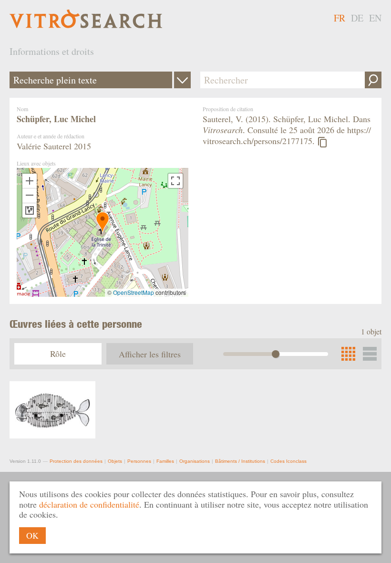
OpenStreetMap (133, 292)
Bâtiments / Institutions (240, 461)
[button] (102, 222)
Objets (115, 461)
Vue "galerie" (370, 354)
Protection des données (76, 461)
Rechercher (373, 80)
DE (357, 17)
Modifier (182, 80)
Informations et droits (52, 51)
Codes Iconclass (288, 461)
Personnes (139, 461)
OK (32, 535)
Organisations (194, 461)
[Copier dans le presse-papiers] (322, 142)
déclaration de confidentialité (89, 504)
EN (375, 17)
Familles (165, 461)
